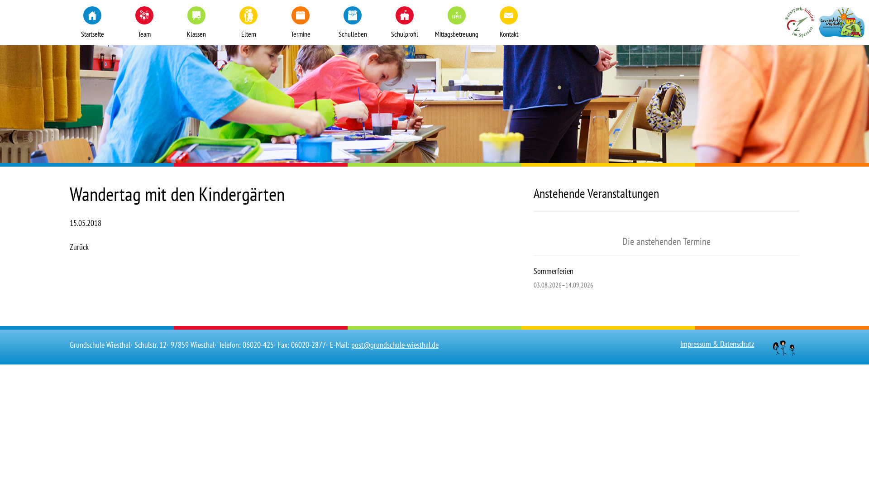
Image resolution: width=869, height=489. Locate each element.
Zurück (79, 247)
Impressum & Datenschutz (717, 344)
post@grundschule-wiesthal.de (395, 345)
